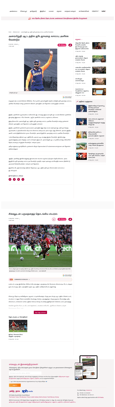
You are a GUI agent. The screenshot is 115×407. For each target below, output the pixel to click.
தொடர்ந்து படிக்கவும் (40, 312)
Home (10, 32)
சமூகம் (59, 11)
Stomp (57, 397)
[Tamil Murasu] (14, 391)
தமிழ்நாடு (33, 11)
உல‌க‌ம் (51, 11)
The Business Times (24, 397)
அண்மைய (13, 11)
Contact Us (89, 390)
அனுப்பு (15, 385)
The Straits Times (14, 397)
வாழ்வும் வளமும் (70, 11)
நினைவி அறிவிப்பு (70, 402)
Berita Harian (42, 397)
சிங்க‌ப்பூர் (23, 11)
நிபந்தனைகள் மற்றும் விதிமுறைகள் (29, 402)
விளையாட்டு (16, 32)
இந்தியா (43, 11)
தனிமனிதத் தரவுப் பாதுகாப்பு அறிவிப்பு (30, 378)
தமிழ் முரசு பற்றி (13, 402)
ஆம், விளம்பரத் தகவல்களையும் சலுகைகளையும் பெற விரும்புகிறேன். (29, 381)
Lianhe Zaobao (35, 397)
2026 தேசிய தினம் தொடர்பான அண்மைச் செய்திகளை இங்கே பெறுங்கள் (59, 18)
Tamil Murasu (50, 397)
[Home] (27, 391)
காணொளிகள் (84, 11)
